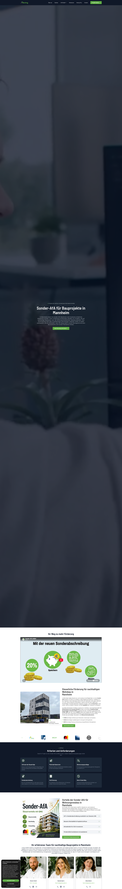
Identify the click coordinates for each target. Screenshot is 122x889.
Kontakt (86, 2)
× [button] (18, 861)
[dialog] (10, 874)
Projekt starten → (96, 2)
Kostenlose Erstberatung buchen (71, 837)
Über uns (50, 2)
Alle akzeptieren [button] (11, 880)
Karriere (56, 2)
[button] (63, 2)
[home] (24, 2)
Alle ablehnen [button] (10, 883)
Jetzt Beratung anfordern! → (61, 328)
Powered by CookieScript (11, 886)
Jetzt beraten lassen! (69, 725)
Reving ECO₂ (79, 2)
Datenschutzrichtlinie (6, 878)
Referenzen (71, 2)
